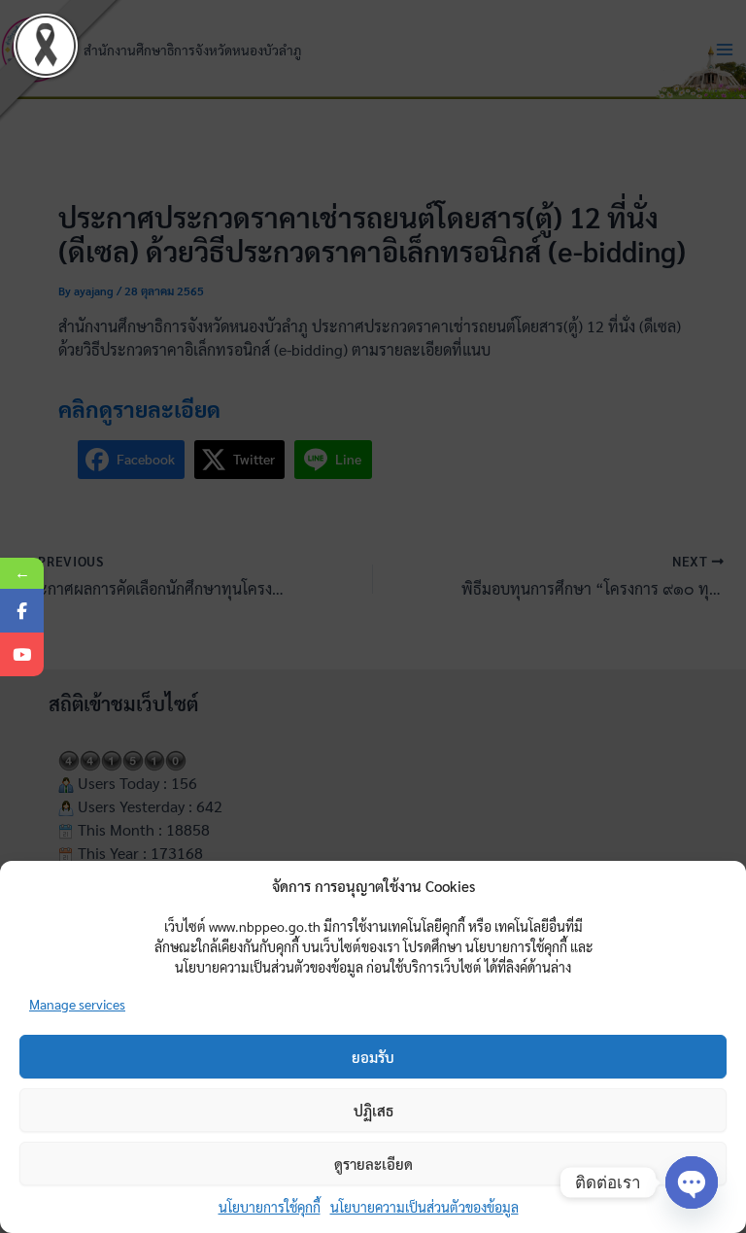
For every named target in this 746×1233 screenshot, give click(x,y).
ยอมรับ (373, 1056)
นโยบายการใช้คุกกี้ (270, 1207)
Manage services (77, 1003)
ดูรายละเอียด (373, 1163)
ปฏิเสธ (373, 1110)
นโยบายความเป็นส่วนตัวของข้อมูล (424, 1207)
